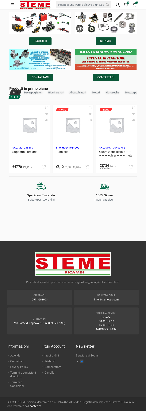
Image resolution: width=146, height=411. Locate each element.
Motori (96, 92)
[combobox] (83, 4)
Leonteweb (34, 406)
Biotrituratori (55, 92)
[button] (43, 166)
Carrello (49, 372)
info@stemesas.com (106, 299)
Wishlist (49, 361)
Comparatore (52, 367)
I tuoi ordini (51, 355)
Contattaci (17, 361)
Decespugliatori (33, 92)
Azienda (15, 355)
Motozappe (132, 92)
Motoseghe (112, 92)
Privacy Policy (19, 367)
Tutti (15, 92)
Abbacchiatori (77, 92)
